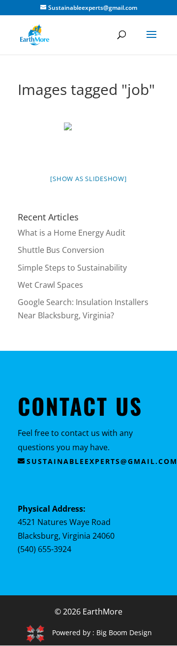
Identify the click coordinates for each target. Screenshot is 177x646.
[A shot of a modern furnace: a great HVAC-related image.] (88, 141)
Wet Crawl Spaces (50, 284)
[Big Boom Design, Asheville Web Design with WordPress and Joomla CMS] (39, 632)
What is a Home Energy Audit (71, 232)
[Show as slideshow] (88, 178)
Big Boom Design (124, 632)
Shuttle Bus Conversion (61, 250)
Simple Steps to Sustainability (72, 267)
